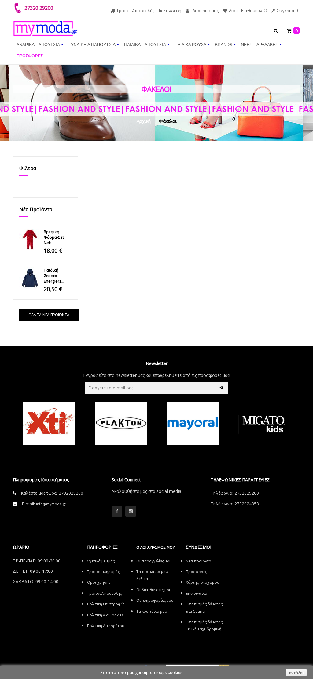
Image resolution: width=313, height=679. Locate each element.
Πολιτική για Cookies (105, 615)
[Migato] (264, 423)
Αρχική (144, 121)
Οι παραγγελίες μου (154, 561)
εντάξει (296, 672)
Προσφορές (196, 571)
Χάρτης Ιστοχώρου (202, 582)
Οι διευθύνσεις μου (153, 589)
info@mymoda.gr (51, 504)
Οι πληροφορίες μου (155, 600)
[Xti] (48, 423)
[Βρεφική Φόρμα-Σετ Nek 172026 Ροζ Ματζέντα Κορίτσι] (30, 239)
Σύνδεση (172, 10)
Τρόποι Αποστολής (135, 10)
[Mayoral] (192, 423)
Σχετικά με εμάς (101, 561)
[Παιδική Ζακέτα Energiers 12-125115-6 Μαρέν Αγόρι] (30, 278)
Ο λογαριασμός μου (155, 547)
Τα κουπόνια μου (151, 611)
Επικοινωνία (196, 593)
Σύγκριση (286, 10)
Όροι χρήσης (98, 582)
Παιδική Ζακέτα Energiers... (54, 275)
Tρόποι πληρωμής (103, 571)
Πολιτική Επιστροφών (106, 604)
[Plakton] (120, 423)
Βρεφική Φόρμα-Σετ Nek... (54, 237)
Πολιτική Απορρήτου (105, 625)
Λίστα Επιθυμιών (245, 10)
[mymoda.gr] (45, 25)
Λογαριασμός (206, 10)
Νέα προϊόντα (35, 209)
